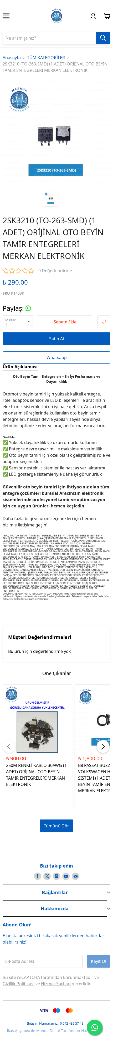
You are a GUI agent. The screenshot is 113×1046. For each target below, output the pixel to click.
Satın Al (56, 339)
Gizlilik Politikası (18, 984)
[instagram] (56, 876)
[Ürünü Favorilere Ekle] (103, 321)
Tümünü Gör (56, 826)
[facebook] (37, 876)
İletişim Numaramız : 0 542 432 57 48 (55, 1023)
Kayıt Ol (98, 961)
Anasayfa (12, 57)
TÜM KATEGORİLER (46, 57)
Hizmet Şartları (56, 984)
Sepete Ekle (65, 322)
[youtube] (66, 876)
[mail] (75, 876)
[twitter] (47, 876)
